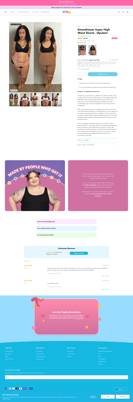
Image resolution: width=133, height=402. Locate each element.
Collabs (69, 356)
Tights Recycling (40, 356)
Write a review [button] (79, 253)
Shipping (84, 40)
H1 (80, 66)
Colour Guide (9, 359)
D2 (91, 62)
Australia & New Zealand (105, 351)
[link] (123, 12)
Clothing (35, 12)
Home (79, 25)
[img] (28, 265)
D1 (87, 62)
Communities (71, 354)
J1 (95, 66)
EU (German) (102, 361)
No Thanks (123, 396)
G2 (114, 63)
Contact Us (70, 351)
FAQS (6, 356)
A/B (79, 62)
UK (99, 354)
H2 (83, 66)
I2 (91, 66)
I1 (87, 66)
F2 (107, 63)
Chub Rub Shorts (23, 12)
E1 (94, 62)
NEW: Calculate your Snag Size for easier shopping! (66, 7)
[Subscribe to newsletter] (126, 377)
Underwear (45, 12)
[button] (5, 12)
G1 (110, 63)
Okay (107, 396)
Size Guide (8, 354)
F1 (102, 62)
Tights (12, 12)
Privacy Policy (6, 398)
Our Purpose (40, 354)
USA (99, 356)
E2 (98, 62)
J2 (99, 66)
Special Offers (9, 351)
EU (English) (101, 359)
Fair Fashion (39, 351)
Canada (100, 364)
